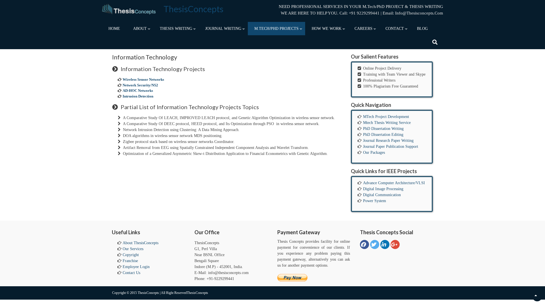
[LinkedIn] (384, 244)
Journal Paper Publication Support (390, 146)
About (140, 28)
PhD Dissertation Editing (383, 134)
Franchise (130, 261)
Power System (374, 201)
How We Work (326, 28)
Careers (363, 28)
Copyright (131, 255)
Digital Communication (382, 195)
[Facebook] (364, 244)
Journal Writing (223, 28)
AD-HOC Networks (138, 90)
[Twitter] (374, 244)
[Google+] (395, 244)
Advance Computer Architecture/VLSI (394, 183)
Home (114, 28)
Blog (422, 28)
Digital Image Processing (383, 189)
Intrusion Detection (138, 96)
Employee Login (136, 267)
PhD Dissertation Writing (383, 128)
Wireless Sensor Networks (143, 79)
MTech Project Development (386, 117)
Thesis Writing (176, 28)
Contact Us (131, 273)
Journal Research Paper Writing (388, 140)
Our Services (133, 249)
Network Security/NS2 (140, 85)
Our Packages (374, 152)
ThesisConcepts (193, 9)
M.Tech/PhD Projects (276, 28)
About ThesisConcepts (140, 243)
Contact (394, 28)
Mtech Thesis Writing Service (387, 123)
